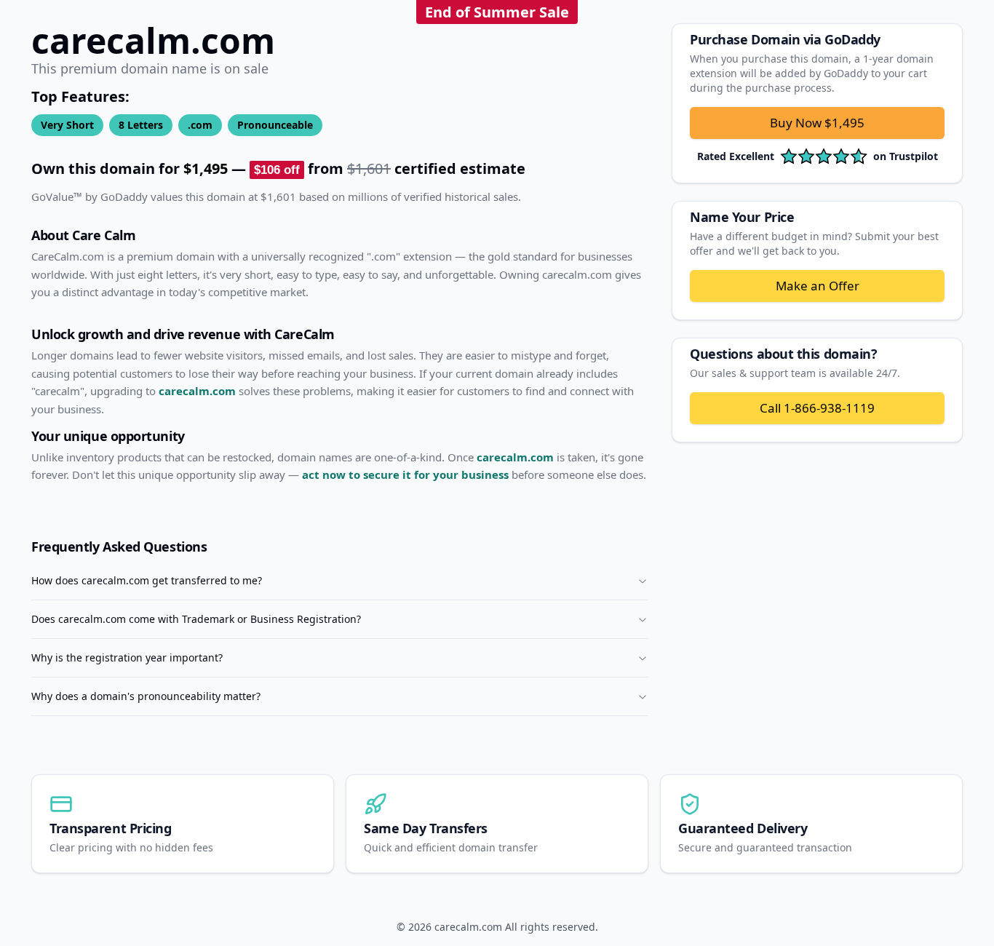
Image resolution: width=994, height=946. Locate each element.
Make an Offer (817, 285)
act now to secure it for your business (405, 474)
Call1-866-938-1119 (817, 408)
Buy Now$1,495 (817, 122)
